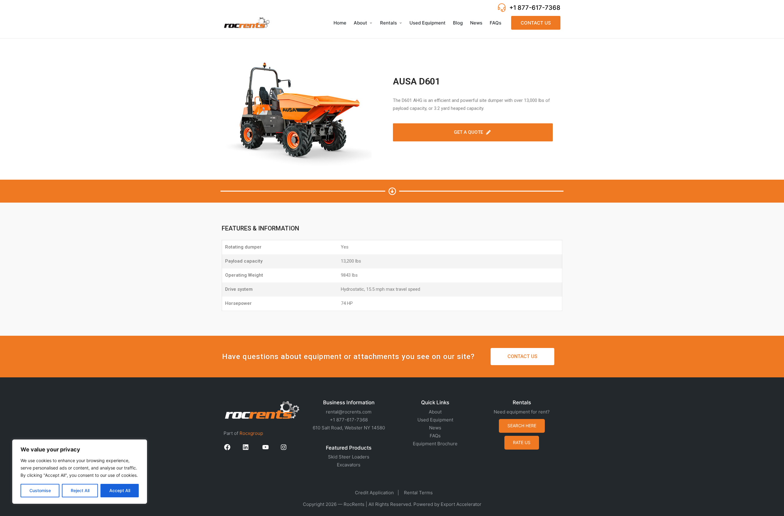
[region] (79, 471)
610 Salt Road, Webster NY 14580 (349, 428)
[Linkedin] (245, 449)
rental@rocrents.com (348, 412)
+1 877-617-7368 (534, 7)
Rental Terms (418, 492)
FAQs (435, 436)
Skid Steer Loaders (348, 457)
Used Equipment (435, 420)
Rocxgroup (251, 433)
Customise (40, 490)
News (435, 428)
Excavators (348, 465)
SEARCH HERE (521, 425)
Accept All (119, 490)
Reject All (80, 490)
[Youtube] (265, 449)
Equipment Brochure (435, 444)
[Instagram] (283, 449)
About (435, 412)
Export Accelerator (461, 504)
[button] (535, 23)
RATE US (521, 442)
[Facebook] (227, 449)
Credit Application (374, 492)
